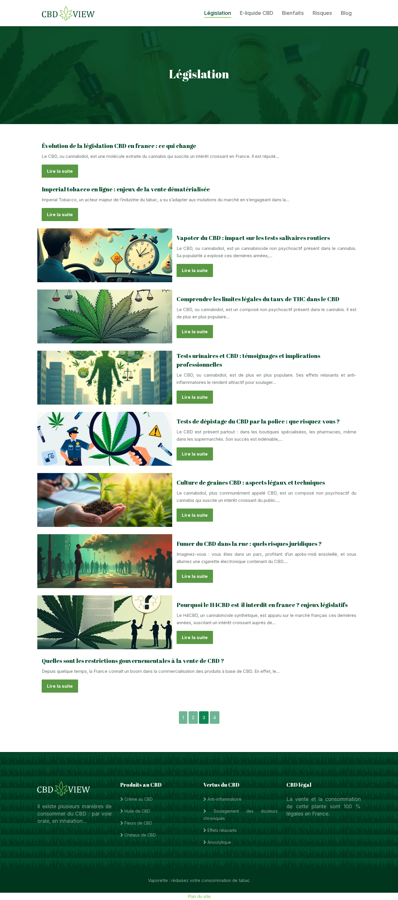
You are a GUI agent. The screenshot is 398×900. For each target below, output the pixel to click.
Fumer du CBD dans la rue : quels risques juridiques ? (249, 544)
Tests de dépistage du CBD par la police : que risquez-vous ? (258, 421)
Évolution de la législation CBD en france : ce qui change (119, 146)
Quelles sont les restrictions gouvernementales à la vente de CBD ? (133, 661)
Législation (217, 13)
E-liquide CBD (256, 13)
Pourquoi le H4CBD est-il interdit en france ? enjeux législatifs (262, 605)
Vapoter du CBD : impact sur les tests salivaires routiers (253, 238)
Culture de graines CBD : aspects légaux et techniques (251, 482)
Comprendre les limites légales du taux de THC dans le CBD (258, 299)
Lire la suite (60, 171)
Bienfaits (293, 13)
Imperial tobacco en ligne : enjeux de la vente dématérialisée (126, 189)
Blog (346, 13)
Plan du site (199, 896)
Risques (322, 13)
